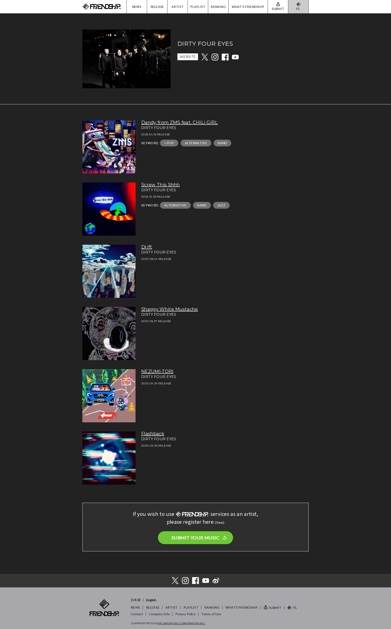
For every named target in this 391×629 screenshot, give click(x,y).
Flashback (152, 433)
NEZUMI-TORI (157, 371)
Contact (137, 614)
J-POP (169, 143)
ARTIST (178, 7)
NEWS (136, 7)
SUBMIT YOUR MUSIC (195, 537)
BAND (222, 143)
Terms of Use (211, 614)
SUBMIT (275, 608)
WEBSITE (188, 57)
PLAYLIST (197, 7)
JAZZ (221, 205)
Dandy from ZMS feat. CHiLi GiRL (179, 122)
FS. (298, 9)
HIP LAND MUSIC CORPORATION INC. (181, 623)
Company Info (159, 614)
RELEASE (157, 7)
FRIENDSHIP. (101, 6)
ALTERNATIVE (196, 143)
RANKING (218, 7)
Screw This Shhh (160, 184)
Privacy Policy (185, 614)
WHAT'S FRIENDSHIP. (248, 7)
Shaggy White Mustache (169, 309)
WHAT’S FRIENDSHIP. (241, 607)
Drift (146, 247)
